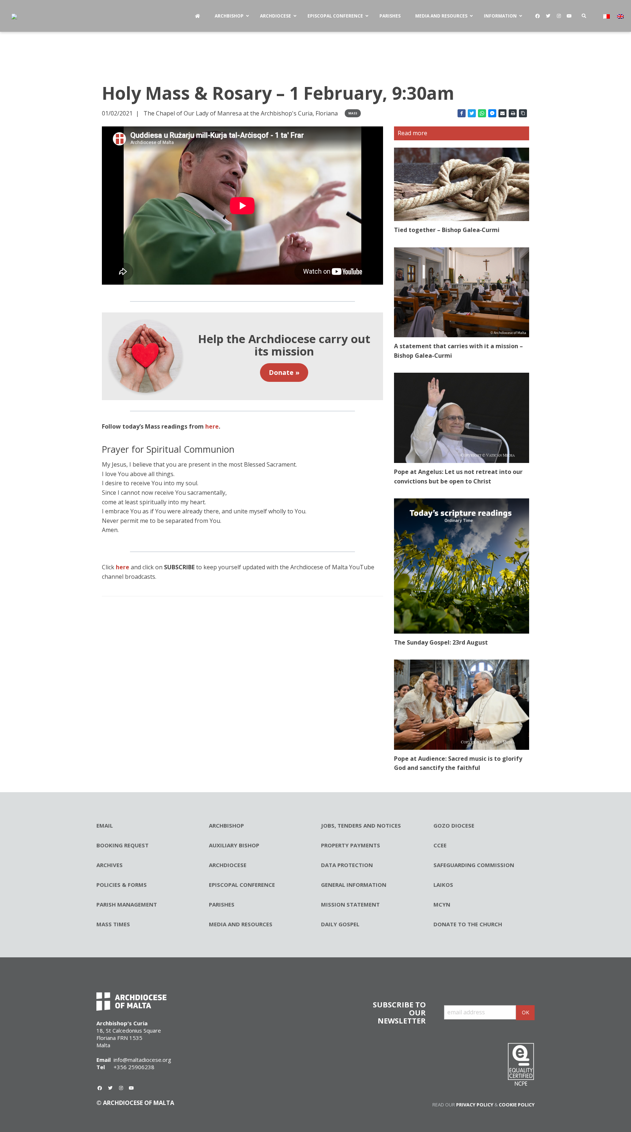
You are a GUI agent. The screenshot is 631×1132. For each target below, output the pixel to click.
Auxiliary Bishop (234, 845)
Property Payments (350, 845)
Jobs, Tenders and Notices (361, 825)
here (122, 567)
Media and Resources (240, 924)
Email (104, 825)
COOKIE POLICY (517, 1104)
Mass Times (113, 924)
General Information (353, 884)
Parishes (221, 904)
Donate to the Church (467, 924)
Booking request (122, 845)
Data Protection (347, 865)
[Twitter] (548, 16)
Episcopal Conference (242, 884)
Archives (109, 865)
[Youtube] (569, 16)
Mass (352, 113)
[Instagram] (558, 16)
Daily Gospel (340, 924)
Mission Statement (350, 904)
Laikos (443, 884)
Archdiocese (227, 865)
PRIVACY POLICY (474, 1104)
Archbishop (226, 825)
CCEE (440, 845)
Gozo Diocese (453, 825)
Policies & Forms (121, 884)
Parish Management (126, 904)
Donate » (284, 372)
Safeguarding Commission (473, 865)
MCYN (441, 904)
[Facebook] (537, 16)
